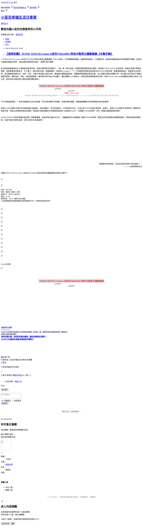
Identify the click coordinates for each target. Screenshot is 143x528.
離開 (12, 523)
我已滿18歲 (5, 523)
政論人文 (18, 381)
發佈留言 (5, 403)
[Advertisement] (71, 140)
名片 (7, 44)
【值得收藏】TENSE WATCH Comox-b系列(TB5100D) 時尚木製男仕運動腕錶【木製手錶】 (59, 53)
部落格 (8, 42)
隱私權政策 (84, 497)
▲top (3, 385)
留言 (20, 375)
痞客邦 (15, 375)
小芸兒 (3, 362)
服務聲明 (93, 497)
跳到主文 (4, 23)
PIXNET (54, 497)
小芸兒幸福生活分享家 (19, 17)
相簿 (7, 39)
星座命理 (19, 35)
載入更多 (5, 390)
